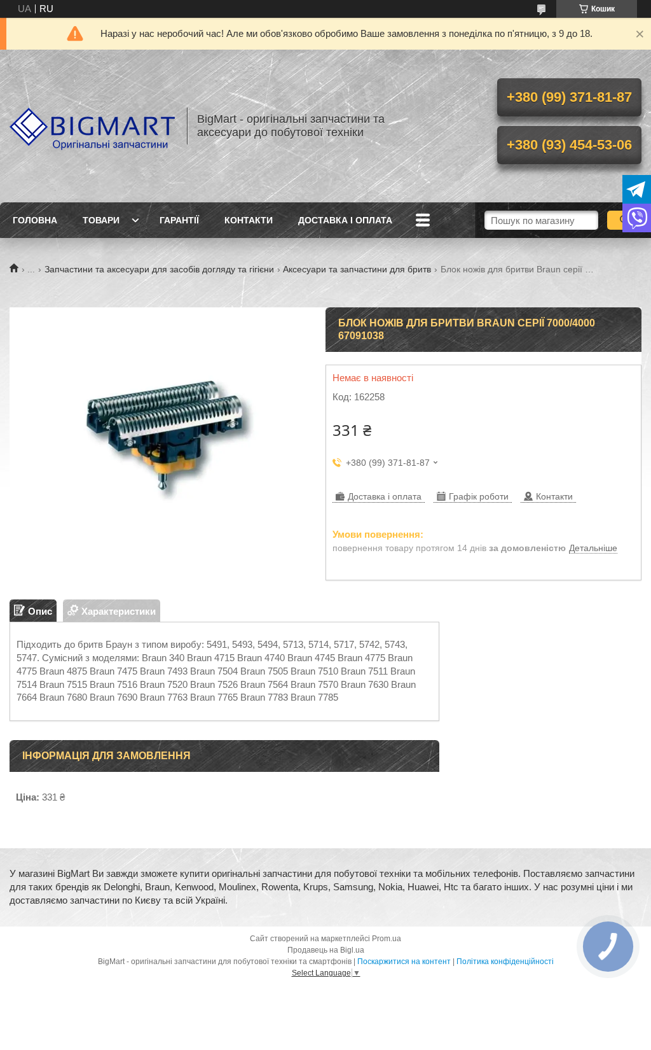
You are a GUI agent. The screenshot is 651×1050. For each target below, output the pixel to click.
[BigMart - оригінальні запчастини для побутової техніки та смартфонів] (92, 126)
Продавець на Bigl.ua (325, 950)
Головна (35, 220)
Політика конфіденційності (505, 961)
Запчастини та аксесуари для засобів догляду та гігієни (159, 269)
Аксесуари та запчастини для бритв (357, 269)
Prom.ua (386, 938)
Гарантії (179, 220)
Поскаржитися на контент (404, 961)
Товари (101, 220)
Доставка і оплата (345, 220)
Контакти (248, 220)
